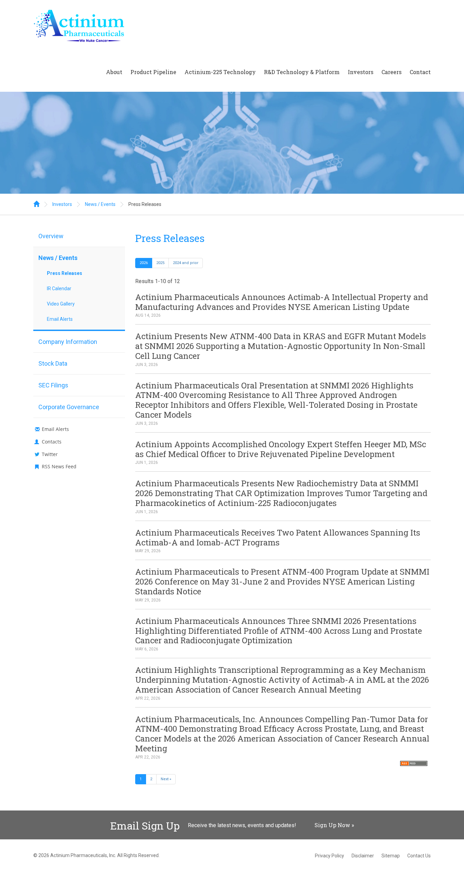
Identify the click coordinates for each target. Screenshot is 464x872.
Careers (391, 71)
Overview (51, 236)
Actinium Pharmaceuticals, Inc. (83, 855)
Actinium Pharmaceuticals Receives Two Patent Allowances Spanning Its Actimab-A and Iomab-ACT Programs (277, 537)
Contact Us (419, 855)
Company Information (67, 341)
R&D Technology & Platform (302, 71)
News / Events (100, 204)
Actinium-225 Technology (220, 71)
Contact (420, 71)
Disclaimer (363, 855)
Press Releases (144, 204)
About (114, 71)
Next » (166, 779)
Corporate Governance (68, 407)
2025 (160, 263)
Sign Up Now (332, 825)
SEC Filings (53, 385)
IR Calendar (59, 288)
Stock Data (52, 363)
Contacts (51, 441)
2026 (144, 263)
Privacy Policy (329, 855)
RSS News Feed (59, 466)
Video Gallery (61, 304)
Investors (360, 71)
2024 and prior (185, 263)
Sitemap (390, 855)
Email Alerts (60, 319)
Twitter (50, 454)
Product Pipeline (153, 71)
